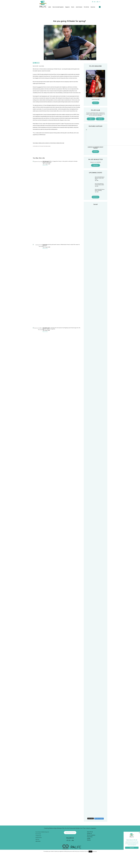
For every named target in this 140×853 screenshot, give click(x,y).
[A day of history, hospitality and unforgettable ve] (102, 760)
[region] (70, 14)
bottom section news (43, 146)
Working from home (60, 143)
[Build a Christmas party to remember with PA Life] (95, 372)
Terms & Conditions (91, 835)
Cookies (88, 838)
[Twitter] (96, 1)
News (49, 146)
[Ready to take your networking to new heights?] (95, 757)
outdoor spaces (52, 143)
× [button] (139, 833)
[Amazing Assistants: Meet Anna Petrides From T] (88, 491)
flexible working (38, 143)
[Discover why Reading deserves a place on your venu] (102, 624)
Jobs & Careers (79, 7)
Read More (94, 851)
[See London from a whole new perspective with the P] (88, 250)
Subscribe (93, 7)
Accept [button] (90, 851)
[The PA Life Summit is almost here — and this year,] (95, 261)
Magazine (67, 7)
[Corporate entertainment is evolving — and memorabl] (88, 363)
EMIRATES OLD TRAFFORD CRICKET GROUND (95, 148)
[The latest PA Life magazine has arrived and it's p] (88, 634)
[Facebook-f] (92, 1)
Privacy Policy (89, 836)
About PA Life (90, 831)
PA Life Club (86, 7)
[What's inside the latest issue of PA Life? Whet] (95, 508)
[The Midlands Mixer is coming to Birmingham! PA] (102, 383)
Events (72, 7)
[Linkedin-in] (97, 1)
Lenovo (39, 87)
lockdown (47, 143)
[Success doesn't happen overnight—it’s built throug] (88, 754)
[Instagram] (94, 1)
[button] (100, 2)
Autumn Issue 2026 (95, 99)
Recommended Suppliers (58, 7)
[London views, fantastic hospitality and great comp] (95, 606)
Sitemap (89, 840)
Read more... (45, 165)
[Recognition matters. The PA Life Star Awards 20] (102, 255)
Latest (49, 7)
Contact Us (89, 833)
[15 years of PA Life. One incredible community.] (102, 488)
